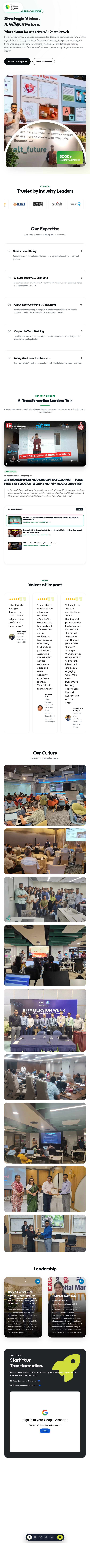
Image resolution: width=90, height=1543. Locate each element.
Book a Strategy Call (17, 61)
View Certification (43, 61)
